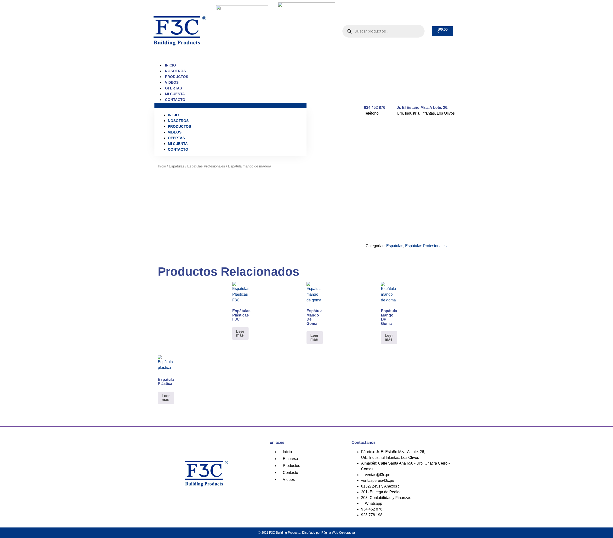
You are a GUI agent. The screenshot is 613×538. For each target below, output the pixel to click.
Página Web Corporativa (338, 532)
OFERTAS (173, 88)
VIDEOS (172, 82)
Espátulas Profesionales (206, 166)
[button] (230, 105)
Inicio (170, 65)
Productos (176, 77)
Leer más (240, 333)
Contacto (175, 100)
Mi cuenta (175, 94)
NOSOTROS (175, 71)
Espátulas (176, 166)
